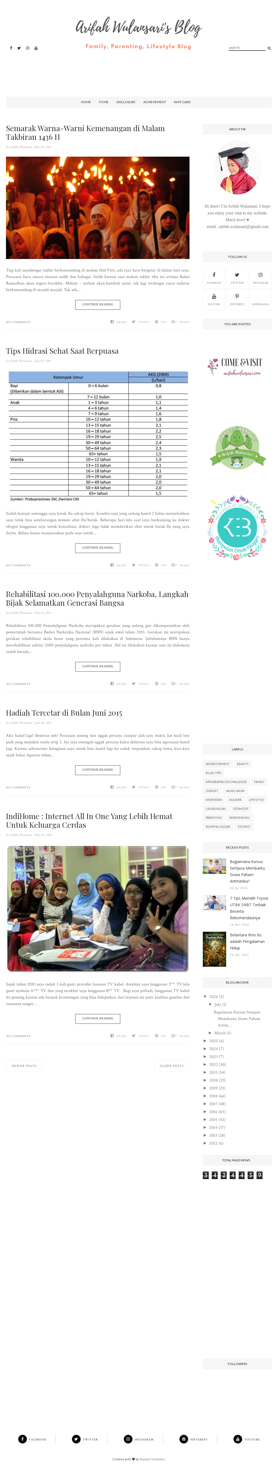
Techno (244, 826)
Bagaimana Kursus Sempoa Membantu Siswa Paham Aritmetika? (247, 871)
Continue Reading (97, 304)
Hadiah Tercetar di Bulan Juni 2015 (64, 712)
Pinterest (237, 304)
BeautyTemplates (152, 1459)
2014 (213, 1127)
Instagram (260, 283)
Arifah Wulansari (21, 147)
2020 (213, 1080)
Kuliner (235, 799)
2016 (213, 1112)
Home (86, 102)
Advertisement (218, 764)
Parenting (214, 817)
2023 (213, 1057)
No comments (18, 322)
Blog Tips (213, 773)
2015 (213, 1120)
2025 (213, 1041)
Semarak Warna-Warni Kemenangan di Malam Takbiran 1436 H (85, 132)
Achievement (154, 102)
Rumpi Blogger (218, 826)
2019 (213, 1088)
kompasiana (260, 304)
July (217, 1004)
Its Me (104, 102)
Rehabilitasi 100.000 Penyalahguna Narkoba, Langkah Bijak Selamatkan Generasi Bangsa (97, 598)
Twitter (237, 283)
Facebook (214, 283)
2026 (213, 997)
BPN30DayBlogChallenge (226, 781)
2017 (213, 1104)
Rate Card (182, 102)
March (220, 1033)
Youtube (214, 304)
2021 (213, 1072)
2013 (213, 1135)
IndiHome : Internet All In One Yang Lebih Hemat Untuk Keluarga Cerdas (89, 820)
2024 (213, 1049)
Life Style (256, 799)
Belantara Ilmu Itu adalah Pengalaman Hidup (247, 941)
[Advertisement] (137, 68)
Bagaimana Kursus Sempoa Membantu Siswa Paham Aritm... (237, 1018)
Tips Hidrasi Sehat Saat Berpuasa (62, 350)
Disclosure (125, 102)
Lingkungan (216, 808)
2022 (213, 1064)
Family (259, 781)
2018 (213, 1096)
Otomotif (240, 808)
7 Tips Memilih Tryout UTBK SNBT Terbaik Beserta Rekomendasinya (249, 908)
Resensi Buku (239, 817)
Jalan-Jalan (235, 790)
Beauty (243, 764)
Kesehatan (214, 799)
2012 (213, 1143)
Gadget (212, 790)
